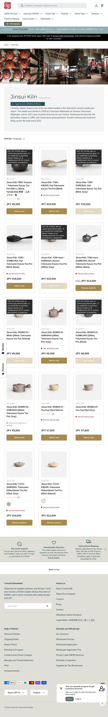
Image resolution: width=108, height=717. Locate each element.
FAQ (6, 665)
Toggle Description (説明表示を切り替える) (28, 104)
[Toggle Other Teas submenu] (87, 13)
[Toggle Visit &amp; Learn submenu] (36, 18)
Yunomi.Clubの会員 (20, 29)
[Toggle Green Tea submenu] (57, 13)
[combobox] (52, 5)
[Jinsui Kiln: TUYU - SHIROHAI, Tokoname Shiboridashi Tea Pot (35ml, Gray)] (19, 464)
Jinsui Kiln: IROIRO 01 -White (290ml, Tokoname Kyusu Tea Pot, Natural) (18, 335)
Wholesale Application (66, 644)
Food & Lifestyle (11, 18)
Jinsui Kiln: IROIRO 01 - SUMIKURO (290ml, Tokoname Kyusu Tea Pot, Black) (87, 337)
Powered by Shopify (26, 707)
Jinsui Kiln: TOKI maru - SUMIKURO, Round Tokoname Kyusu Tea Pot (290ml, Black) (88, 262)
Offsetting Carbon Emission (69, 615)
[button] (102, 5)
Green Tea (50, 13)
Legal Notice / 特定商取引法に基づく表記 (75, 620)
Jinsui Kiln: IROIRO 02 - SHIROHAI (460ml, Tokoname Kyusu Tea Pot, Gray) (18, 412)
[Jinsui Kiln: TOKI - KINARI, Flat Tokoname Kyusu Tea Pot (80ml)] (54, 162)
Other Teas (80, 13)
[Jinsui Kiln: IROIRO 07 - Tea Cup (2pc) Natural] (54, 387)
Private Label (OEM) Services (70, 655)
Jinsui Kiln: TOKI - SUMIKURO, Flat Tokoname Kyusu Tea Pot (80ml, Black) (19, 262)
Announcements (11, 671)
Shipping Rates (11, 639)
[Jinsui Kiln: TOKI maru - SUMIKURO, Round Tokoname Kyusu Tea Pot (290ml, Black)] (89, 238)
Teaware (95, 13)
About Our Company (65, 594)
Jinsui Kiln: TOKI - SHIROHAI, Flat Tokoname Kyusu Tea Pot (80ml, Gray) (88, 187)
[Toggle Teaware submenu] (101, 13)
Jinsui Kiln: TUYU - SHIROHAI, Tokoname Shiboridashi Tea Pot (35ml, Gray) (17, 489)
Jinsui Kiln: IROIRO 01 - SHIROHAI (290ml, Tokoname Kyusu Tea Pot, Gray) (52, 337)
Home (6, 45)
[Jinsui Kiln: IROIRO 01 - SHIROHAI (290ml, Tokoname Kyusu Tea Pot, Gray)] (54, 312)
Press (59, 604)
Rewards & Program (13, 650)
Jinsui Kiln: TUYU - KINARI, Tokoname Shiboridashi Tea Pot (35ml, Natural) (51, 489)
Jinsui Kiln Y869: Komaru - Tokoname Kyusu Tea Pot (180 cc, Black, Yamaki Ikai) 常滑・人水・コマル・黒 (19, 188)
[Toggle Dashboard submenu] (52, 18)
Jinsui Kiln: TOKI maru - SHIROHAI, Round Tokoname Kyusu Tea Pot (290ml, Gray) (54, 262)
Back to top (54, 569)
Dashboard (45, 18)
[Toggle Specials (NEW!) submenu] (41, 13)
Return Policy (10, 644)
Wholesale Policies (65, 639)
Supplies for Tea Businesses (69, 665)
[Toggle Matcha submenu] (70, 13)
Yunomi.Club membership (63, 36)
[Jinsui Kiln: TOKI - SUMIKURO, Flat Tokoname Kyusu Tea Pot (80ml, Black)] (19, 238)
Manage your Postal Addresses (18, 660)
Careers (60, 599)
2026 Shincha (10, 13)
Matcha (64, 13)
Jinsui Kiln (14, 45)
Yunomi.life (14, 707)
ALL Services (62, 634)
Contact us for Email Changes (18, 655)
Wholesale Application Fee (68, 650)
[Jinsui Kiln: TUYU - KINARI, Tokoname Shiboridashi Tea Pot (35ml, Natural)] (54, 464)
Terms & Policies (12, 634)
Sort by (7, 139)
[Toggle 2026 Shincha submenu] (19, 13)
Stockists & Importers (66, 660)
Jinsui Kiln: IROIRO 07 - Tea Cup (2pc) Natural (52, 408)
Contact (59, 610)
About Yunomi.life (64, 588)
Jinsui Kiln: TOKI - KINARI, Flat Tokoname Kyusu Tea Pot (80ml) (52, 185)
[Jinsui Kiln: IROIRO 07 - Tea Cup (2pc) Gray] (89, 387)
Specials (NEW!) (31, 13)
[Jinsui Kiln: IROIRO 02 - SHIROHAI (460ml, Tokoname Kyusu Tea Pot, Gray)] (19, 387)
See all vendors (54, 558)
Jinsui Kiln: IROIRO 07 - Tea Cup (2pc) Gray (87, 408)
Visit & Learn (28, 18)
